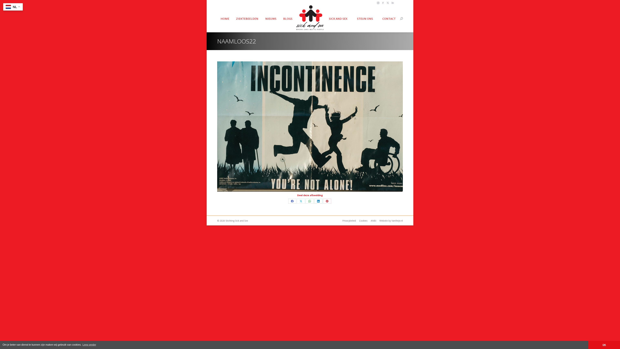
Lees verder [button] (89, 344)
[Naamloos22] (310, 126)
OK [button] (604, 345)
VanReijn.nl (397, 220)
